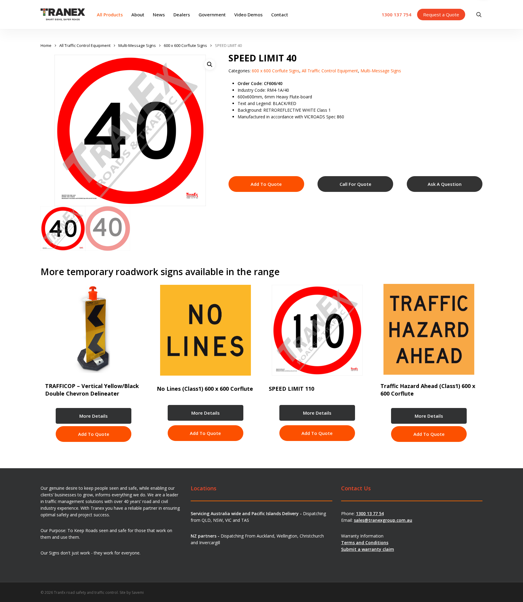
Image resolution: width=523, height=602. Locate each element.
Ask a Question (445, 184)
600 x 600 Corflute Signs (185, 45)
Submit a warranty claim (367, 549)
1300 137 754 (396, 14)
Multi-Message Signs (137, 45)
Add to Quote (266, 184)
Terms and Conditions (364, 542)
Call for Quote (355, 184)
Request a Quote (441, 15)
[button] (209, 64)
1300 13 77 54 (370, 513)
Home (46, 45)
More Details (93, 416)
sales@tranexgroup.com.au (383, 520)
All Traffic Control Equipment (84, 45)
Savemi (138, 592)
